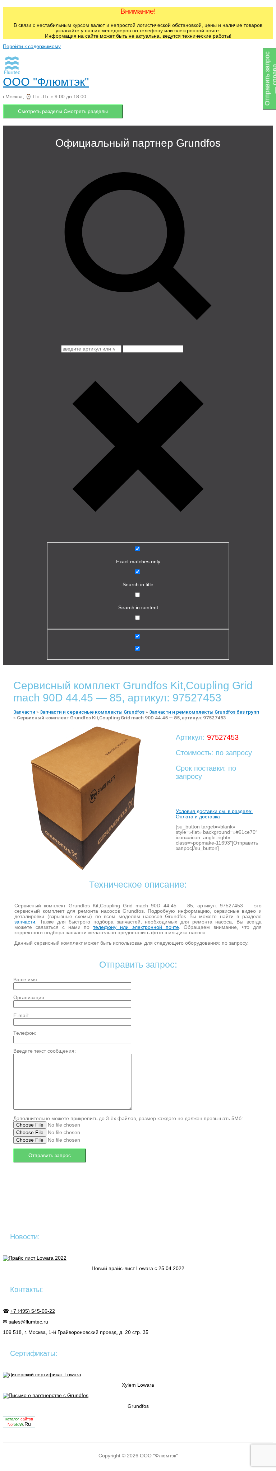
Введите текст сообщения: (44, 1051)
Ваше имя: (25, 979)
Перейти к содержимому (32, 46)
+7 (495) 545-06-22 (32, 1311)
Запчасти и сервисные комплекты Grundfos (92, 712)
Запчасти (24, 712)
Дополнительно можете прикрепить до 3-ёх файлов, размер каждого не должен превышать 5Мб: (128, 1118)
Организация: (29, 997)
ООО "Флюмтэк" (46, 81)
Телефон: (24, 1033)
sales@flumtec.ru (28, 1322)
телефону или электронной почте (136, 927)
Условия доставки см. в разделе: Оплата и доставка (214, 814)
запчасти (24, 922)
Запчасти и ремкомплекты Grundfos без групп (204, 712)
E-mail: (21, 1015)
